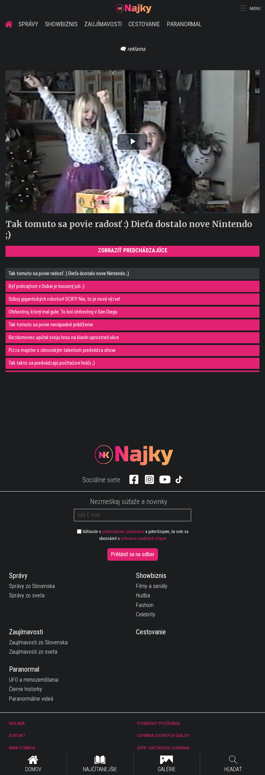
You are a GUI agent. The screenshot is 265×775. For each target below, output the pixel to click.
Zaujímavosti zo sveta (33, 651)
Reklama (16, 723)
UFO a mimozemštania (33, 679)
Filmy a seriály (151, 586)
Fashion (145, 605)
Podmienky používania (158, 723)
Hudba (143, 595)
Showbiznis (61, 24)
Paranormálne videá (31, 698)
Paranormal (184, 24)
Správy (28, 24)
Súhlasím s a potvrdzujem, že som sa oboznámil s (134, 535)
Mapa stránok (22, 748)
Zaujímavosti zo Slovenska (38, 642)
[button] (242, 8)
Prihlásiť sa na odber (133, 554)
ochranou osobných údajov (143, 538)
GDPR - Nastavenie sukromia (163, 748)
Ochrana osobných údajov (163, 735)
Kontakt (17, 735)
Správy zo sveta (27, 595)
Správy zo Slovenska (32, 586)
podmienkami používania (123, 531)
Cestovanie (144, 24)
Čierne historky (25, 689)
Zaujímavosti (103, 24)
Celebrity (145, 614)
